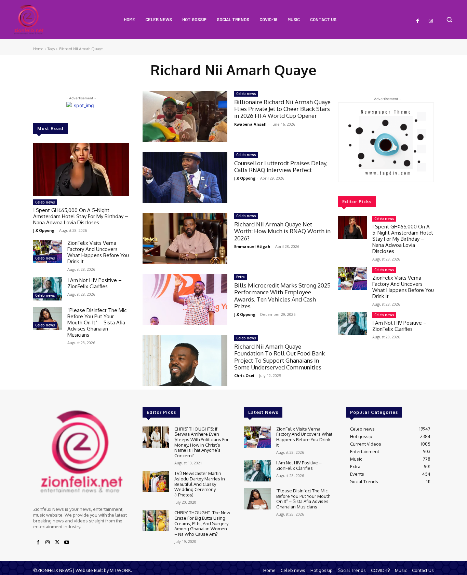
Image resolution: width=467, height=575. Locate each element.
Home (38, 48)
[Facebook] (418, 21)
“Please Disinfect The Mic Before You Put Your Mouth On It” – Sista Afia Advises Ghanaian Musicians (96, 322)
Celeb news (45, 202)
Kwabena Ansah (250, 124)
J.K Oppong (43, 230)
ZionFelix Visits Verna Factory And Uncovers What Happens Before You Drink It (98, 252)
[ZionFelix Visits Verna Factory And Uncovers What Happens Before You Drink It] (47, 251)
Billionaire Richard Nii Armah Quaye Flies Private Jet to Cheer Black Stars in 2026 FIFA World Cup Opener (282, 109)
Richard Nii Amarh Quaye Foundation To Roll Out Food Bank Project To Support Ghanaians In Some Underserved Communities (279, 357)
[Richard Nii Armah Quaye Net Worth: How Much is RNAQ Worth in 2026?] (185, 238)
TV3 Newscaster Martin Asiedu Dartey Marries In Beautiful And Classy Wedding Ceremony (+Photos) (199, 484)
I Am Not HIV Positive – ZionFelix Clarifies (94, 283)
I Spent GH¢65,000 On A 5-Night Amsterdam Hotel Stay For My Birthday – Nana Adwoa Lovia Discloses (80, 216)
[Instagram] (431, 21)
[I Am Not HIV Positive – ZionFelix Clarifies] (47, 288)
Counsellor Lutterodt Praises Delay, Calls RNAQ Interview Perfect (281, 166)
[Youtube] (66, 542)
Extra (240, 277)
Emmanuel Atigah (252, 246)
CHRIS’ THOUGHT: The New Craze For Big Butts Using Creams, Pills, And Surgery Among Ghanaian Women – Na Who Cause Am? (202, 523)
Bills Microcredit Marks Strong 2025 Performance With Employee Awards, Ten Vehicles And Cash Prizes (282, 296)
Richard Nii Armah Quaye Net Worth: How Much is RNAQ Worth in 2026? (282, 231)
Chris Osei (244, 375)
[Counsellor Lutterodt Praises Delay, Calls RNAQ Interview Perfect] (185, 177)
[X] (57, 542)
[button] (449, 19)
